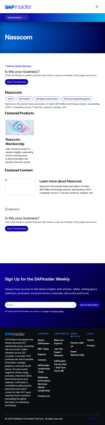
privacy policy (57, 311)
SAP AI (10, 99)
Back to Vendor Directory (19, 66)
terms (46, 311)
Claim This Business (16, 82)
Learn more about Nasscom (61, 181)
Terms (90, 340)
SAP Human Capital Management (77, 99)
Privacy (91, 345)
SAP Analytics (24, 99)
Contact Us (44, 396)
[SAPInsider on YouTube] (98, 419)
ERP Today (43, 348)
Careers (42, 359)
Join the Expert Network (58, 352)
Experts (42, 354)
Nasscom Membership (14, 142)
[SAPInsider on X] (89, 419)
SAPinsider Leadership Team (44, 368)
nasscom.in (14, 209)
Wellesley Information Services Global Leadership (44, 384)
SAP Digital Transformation (47, 99)
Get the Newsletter (89, 305)
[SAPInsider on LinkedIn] (93, 419)
